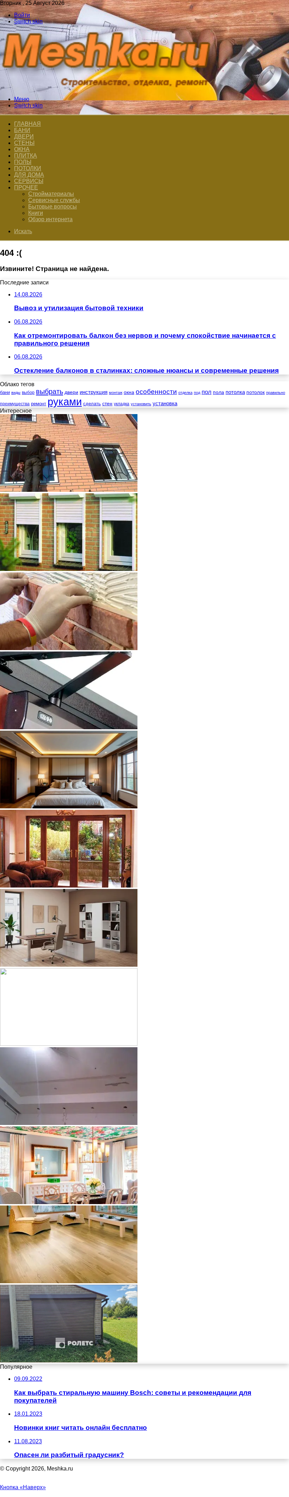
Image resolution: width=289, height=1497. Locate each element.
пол (206, 392)
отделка (185, 392)
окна (129, 392)
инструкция (93, 392)
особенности (156, 391)
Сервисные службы (54, 200)
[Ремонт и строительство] (109, 87)
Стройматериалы (51, 194)
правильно (275, 392)
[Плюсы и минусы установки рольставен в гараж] (68, 1360)
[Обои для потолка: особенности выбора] (68, 1202)
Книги (35, 213)
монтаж (115, 392)
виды (15, 392)
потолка (235, 392)
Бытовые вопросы (52, 207)
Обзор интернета (50, 219)
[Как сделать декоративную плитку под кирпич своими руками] (68, 648)
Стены (24, 143)
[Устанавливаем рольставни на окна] (68, 569)
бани (5, 392)
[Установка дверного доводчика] (68, 727)
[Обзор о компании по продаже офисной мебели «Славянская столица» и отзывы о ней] (68, 965)
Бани (22, 130)
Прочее (26, 187)
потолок (255, 392)
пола (218, 392)
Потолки (27, 168)
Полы (22, 162)
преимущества (15, 403)
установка (165, 403)
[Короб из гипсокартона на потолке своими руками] (68, 1123)
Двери (24, 137)
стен (107, 403)
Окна (22, 149)
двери (71, 392)
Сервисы (28, 181)
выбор (28, 392)
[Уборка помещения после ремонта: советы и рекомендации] (68, 1044)
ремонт (38, 403)
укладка (121, 404)
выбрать (49, 391)
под (197, 392)
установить (141, 404)
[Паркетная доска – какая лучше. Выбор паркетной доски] (68, 1281)
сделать (92, 403)
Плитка (25, 156)
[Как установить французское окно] (68, 886)
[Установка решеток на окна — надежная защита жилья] (68, 490)
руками (65, 401)
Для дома (29, 175)
